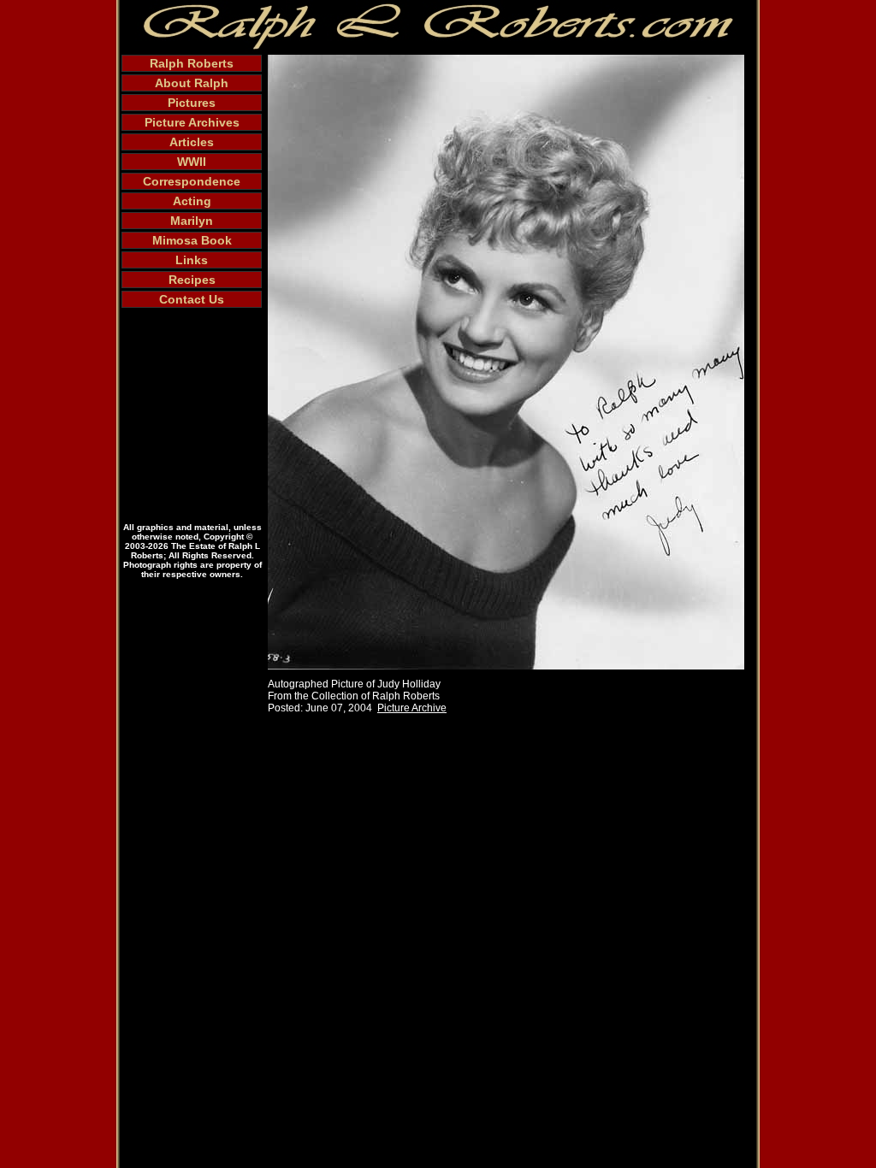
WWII (191, 161)
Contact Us (191, 299)
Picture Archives (192, 122)
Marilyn (191, 220)
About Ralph (191, 83)
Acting (192, 201)
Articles (191, 142)
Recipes (192, 279)
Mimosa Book (192, 240)
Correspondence (191, 181)
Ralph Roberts (192, 63)
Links (191, 260)
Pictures (192, 102)
